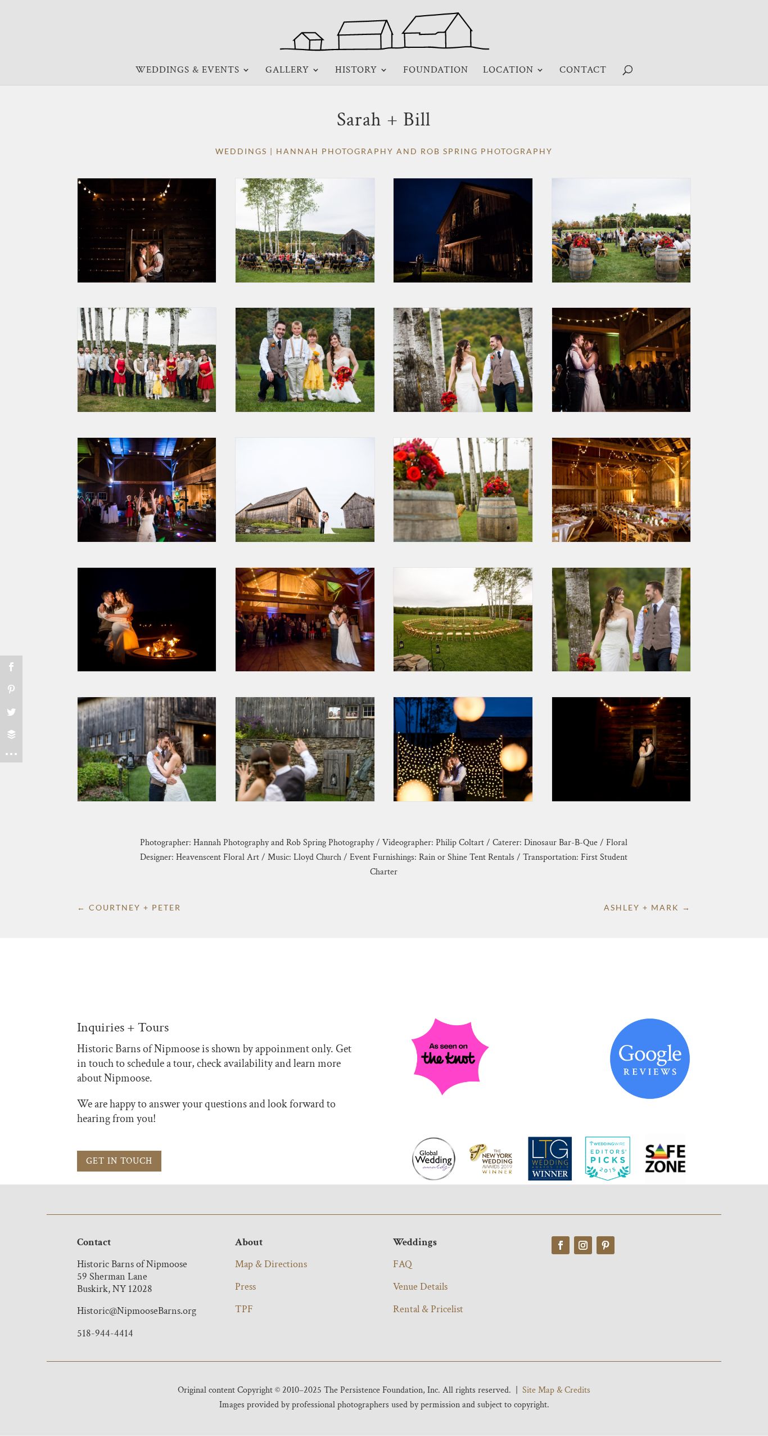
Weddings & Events (187, 71)
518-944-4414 (105, 1333)
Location (508, 71)
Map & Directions (271, 1264)
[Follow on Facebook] (561, 1245)
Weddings (241, 151)
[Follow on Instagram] (583, 1245)
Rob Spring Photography (487, 151)
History (356, 71)
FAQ (402, 1264)
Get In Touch (119, 1161)
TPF (244, 1309)
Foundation (435, 71)
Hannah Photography (335, 151)
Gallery (287, 71)
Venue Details (420, 1286)
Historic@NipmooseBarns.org (136, 1310)
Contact (583, 71)
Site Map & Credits (556, 1390)
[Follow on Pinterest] (606, 1245)
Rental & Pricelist (428, 1309)
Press (245, 1286)
